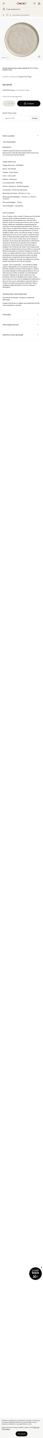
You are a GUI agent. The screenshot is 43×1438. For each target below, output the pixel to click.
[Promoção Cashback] (35, 1273)
